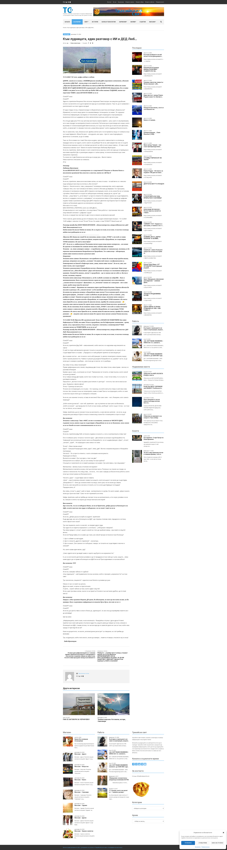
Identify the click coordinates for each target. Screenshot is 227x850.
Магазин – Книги (80, 780)
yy (67, 43)
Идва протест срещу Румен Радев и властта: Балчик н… (153, 96)
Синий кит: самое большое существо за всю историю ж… (153, 251)
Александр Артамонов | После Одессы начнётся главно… (152, 210)
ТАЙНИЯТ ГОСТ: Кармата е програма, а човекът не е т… (154, 224)
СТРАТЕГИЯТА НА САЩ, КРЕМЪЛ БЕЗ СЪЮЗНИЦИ (152, 197)
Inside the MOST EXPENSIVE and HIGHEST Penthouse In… (153, 387)
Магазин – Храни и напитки (83, 831)
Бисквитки (198, 847)
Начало (67, 22)
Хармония (122, 22)
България (77, 22)
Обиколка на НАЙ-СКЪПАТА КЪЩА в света (153, 374)
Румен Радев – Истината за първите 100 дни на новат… (153, 171)
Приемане (188, 843)
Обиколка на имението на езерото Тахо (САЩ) (153, 417)
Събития (143, 22)
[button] (223, 832)
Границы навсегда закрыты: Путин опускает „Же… (153, 83)
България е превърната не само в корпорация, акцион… (154, 329)
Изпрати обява (140, 2)
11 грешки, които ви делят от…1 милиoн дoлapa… (118, 791)
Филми (132, 22)
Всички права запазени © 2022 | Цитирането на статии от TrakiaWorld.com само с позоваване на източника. (92, 847)
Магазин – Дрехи (80, 818)
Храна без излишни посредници (81, 740)
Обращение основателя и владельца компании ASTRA (119, 779)
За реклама (121, 2)
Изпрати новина (129, 2)
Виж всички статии (84, 673)
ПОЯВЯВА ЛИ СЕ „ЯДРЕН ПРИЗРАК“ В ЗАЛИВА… (152, 237)
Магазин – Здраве (80, 805)
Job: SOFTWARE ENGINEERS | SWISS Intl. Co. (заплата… (153, 341)
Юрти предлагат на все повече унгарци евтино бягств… (152, 401)
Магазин (152, 22)
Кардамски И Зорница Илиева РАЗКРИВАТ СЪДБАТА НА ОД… (151, 69)
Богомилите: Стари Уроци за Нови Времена (153, 438)
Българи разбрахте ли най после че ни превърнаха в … (153, 55)
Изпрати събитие (149, 2)
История (95, 22)
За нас (114, 2)
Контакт (109, 2)
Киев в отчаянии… (150, 120)
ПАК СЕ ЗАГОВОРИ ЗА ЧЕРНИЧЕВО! (76, 719)
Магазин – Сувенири (81, 792)
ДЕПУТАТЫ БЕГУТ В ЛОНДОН (154, 184)
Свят (86, 22)
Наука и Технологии (109, 22)
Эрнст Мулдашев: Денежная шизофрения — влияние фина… (154, 280)
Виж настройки (217, 843)
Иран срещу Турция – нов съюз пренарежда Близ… (152, 145)
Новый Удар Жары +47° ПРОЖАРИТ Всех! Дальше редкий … (153, 266)
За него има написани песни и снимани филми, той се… (153, 453)
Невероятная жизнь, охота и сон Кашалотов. (154, 108)
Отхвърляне (203, 843)
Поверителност (205, 847)
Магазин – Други (80, 754)
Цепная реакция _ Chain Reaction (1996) (152, 133)
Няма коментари (75, 43)
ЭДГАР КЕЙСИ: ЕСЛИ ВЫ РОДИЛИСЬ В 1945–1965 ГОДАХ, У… (152, 308)
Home (64, 27)
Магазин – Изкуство (81, 766)
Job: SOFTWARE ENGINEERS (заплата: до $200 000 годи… (153, 354)
